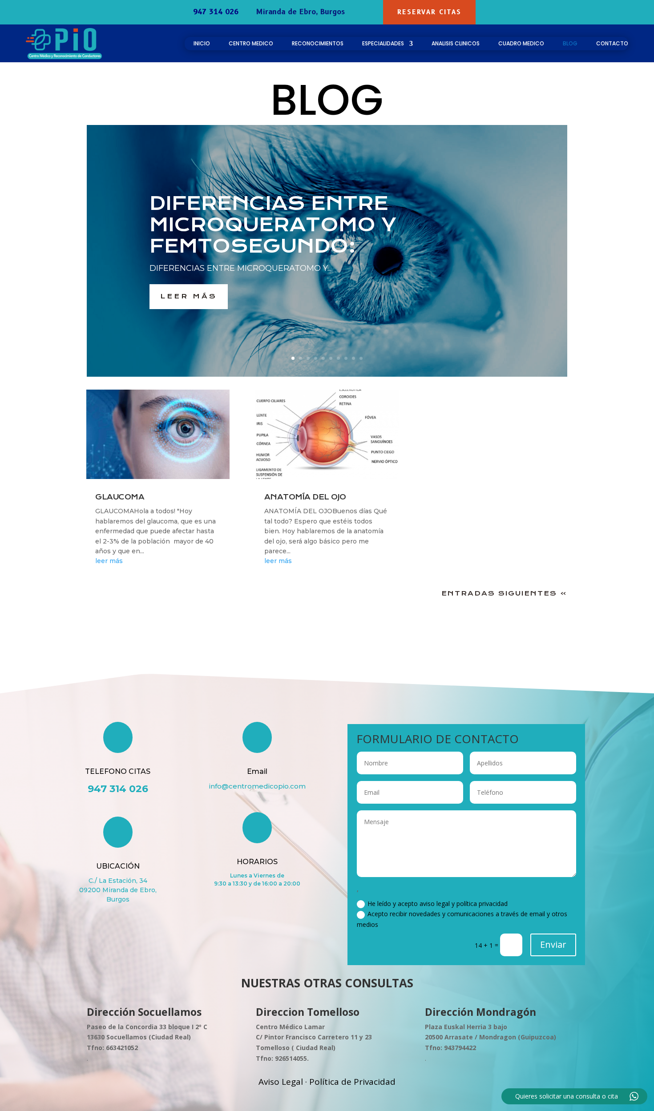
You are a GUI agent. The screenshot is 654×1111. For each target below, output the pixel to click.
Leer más (188, 296)
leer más (109, 561)
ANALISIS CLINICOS (456, 43)
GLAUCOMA (119, 497)
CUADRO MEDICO (521, 43)
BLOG (570, 43)
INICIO (202, 43)
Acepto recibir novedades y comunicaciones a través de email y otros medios (462, 919)
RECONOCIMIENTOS (317, 43)
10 (361, 358)
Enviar (553, 944)
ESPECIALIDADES (383, 43)
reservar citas (429, 12)
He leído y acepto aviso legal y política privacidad (437, 903)
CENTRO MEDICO (251, 43)
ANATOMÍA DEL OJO (305, 497)
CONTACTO (612, 43)
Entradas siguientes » (504, 593)
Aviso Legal (280, 1081)
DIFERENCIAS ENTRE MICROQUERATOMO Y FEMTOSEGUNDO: (272, 224)
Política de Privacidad (352, 1081)
